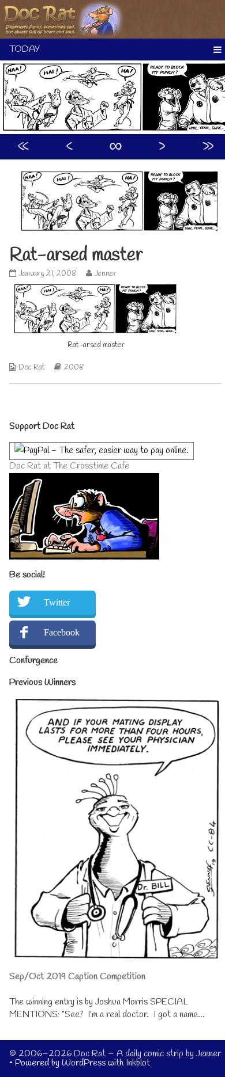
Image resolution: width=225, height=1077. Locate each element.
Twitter (57, 602)
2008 (74, 367)
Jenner (105, 274)
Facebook (62, 632)
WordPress (84, 1063)
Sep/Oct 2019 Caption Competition (77, 977)
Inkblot (138, 1063)
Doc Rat (31, 367)
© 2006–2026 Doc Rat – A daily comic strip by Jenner (115, 1054)
